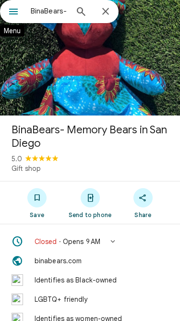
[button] (90, 241)
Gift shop (26, 168)
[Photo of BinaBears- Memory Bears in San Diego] (90, 58)
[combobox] (49, 11)
